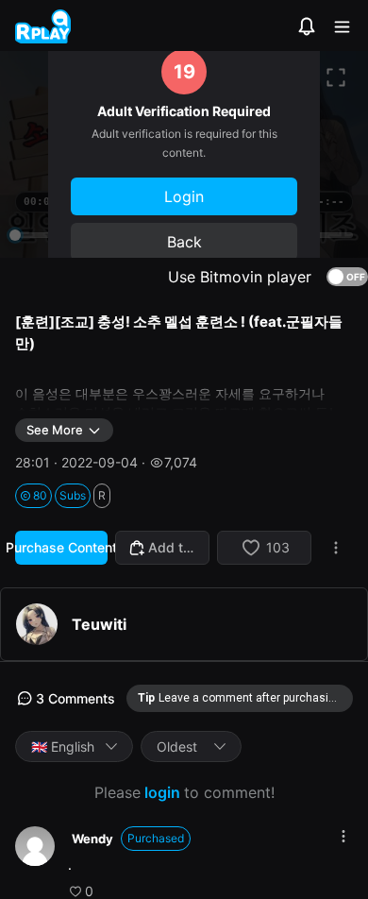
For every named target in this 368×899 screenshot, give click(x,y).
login (162, 792)
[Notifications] (306, 26)
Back (184, 241)
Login (184, 196)
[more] (336, 548)
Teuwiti (99, 624)
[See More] (343, 836)
